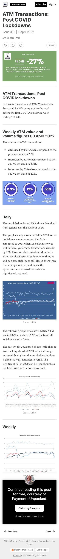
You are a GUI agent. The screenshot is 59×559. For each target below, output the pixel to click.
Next (48, 531)
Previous (12, 531)
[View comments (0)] (13, 45)
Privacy (34, 541)
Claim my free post (29, 508)
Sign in (52, 4)
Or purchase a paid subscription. (29, 516)
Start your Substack (23, 549)
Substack (17, 555)
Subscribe (41, 4)
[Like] (6, 45)
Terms (42, 541)
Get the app (42, 549)
